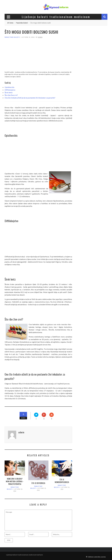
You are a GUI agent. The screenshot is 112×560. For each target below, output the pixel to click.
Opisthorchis (9, 87)
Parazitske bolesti (12, 37)
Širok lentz (9, 92)
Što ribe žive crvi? (11, 95)
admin (40, 37)
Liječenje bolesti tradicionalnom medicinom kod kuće (24, 555)
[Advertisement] (38, 55)
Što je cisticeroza (38, 483)
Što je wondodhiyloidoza (62, 480)
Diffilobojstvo (10, 90)
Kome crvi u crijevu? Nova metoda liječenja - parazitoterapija (15, 481)
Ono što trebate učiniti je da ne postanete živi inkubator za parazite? (30, 98)
